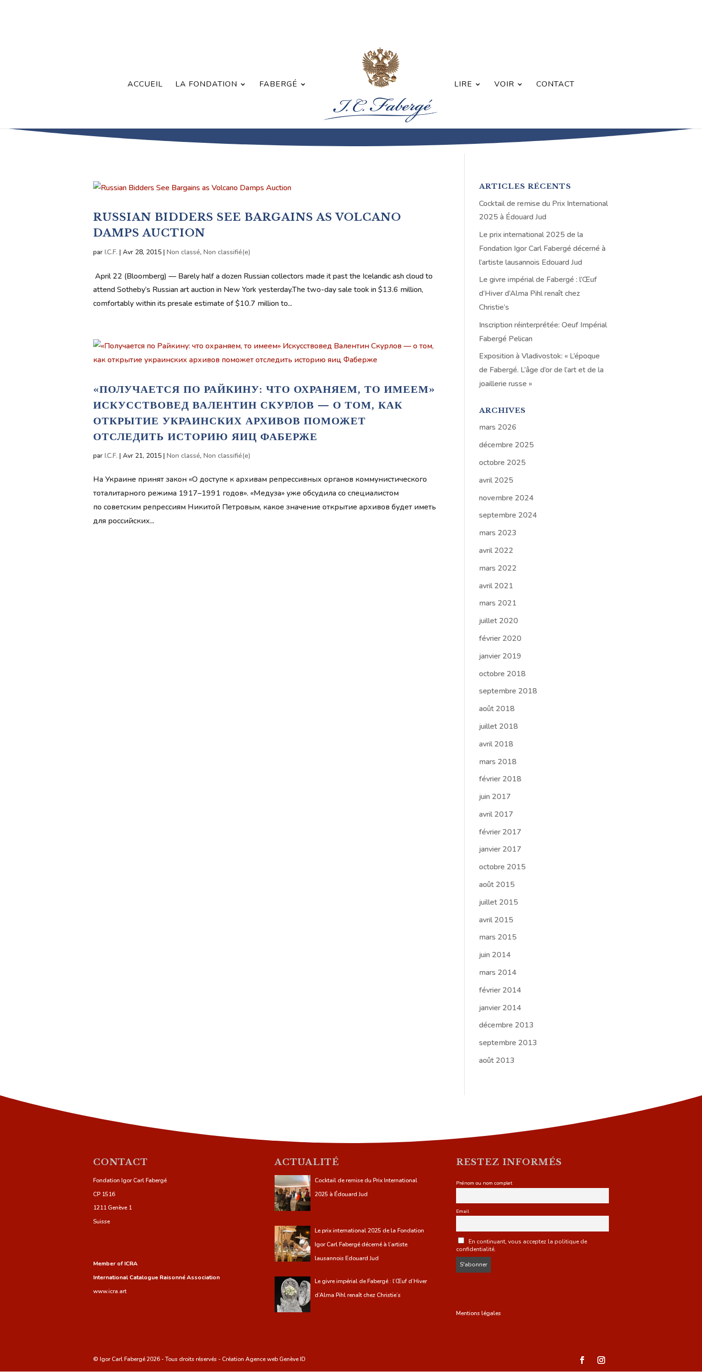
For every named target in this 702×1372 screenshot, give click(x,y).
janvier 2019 (500, 656)
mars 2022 (498, 568)
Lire (463, 85)
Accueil (145, 85)
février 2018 (500, 779)
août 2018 (497, 708)
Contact (555, 85)
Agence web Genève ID (275, 1359)
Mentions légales (478, 1313)
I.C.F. (111, 252)
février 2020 (500, 638)
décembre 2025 (506, 445)
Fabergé (278, 85)
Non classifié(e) (226, 252)
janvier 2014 (500, 1008)
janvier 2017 (500, 849)
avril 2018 (496, 744)
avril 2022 (496, 550)
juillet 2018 (498, 726)
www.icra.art (110, 1291)
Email (462, 1211)
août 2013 (497, 1060)
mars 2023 (498, 533)
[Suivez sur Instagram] (601, 1360)
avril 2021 (496, 586)
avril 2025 (496, 480)
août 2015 (497, 884)
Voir (504, 85)
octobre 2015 (502, 867)
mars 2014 (498, 972)
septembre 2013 (508, 1042)
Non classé (183, 252)
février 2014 (500, 990)
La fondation (206, 85)
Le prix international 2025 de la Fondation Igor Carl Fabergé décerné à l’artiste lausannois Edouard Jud (542, 248)
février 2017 (500, 832)
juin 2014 (495, 955)
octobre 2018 (502, 674)
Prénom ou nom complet (484, 1183)
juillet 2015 (498, 902)
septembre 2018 (508, 691)
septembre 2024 (508, 515)
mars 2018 (498, 761)
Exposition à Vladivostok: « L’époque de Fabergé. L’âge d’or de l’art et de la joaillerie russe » (541, 370)
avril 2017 (496, 814)
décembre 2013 (506, 1025)
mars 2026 (498, 427)
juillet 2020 (498, 621)
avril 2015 (496, 920)
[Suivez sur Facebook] (582, 1360)
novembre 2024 (506, 498)
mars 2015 (498, 937)
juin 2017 (495, 796)
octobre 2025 (502, 462)
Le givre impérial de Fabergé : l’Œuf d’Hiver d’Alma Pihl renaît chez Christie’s (538, 293)
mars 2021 (498, 603)
